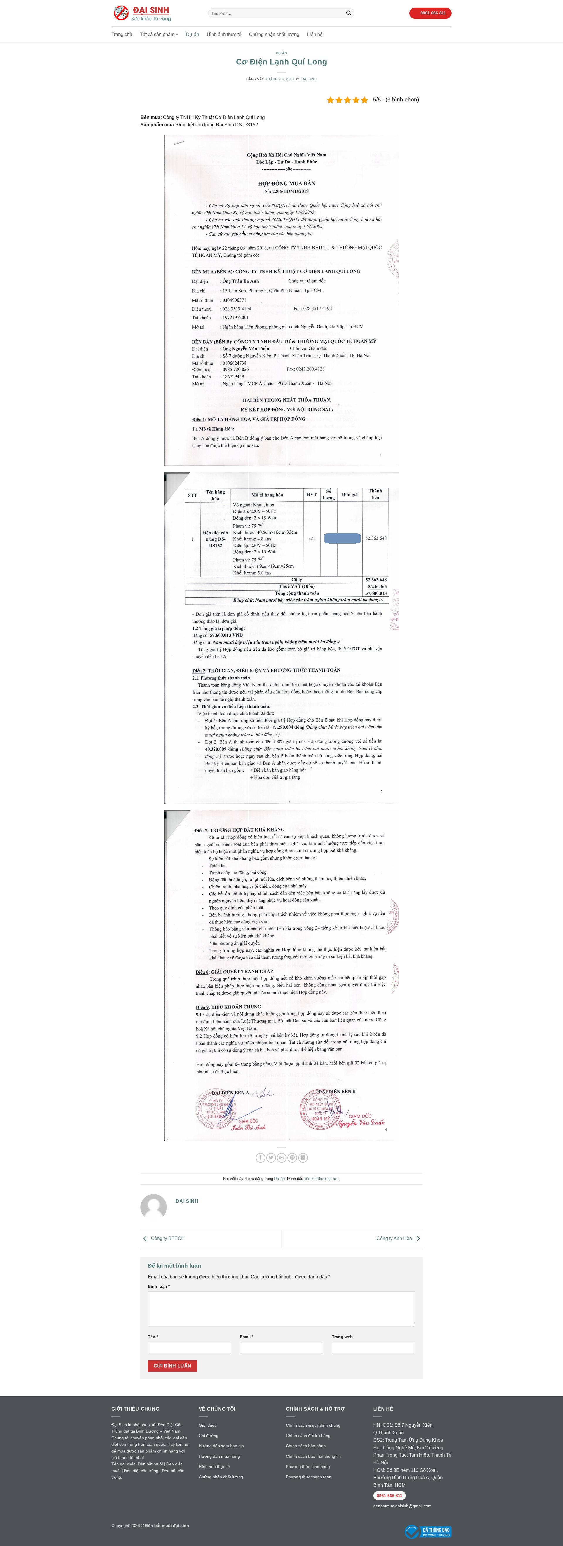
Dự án (192, 34)
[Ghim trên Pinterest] (292, 1158)
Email (246, 1336)
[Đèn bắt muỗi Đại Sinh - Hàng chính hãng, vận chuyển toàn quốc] (155, 13)
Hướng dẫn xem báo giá (221, 1445)
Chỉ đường (208, 1435)
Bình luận (159, 1286)
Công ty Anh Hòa (395, 1238)
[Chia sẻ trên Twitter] (271, 1158)
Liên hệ (315, 34)
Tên (153, 1336)
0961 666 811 (389, 1495)
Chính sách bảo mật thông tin (313, 1456)
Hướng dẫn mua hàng (219, 1456)
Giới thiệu (208, 1425)
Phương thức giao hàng (308, 1466)
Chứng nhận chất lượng (274, 34)
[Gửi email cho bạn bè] (281, 1158)
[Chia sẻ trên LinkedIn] (303, 1158)
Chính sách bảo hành (306, 1445)
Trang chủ (121, 34)
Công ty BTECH (167, 1238)
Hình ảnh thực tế (224, 34)
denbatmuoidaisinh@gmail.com (402, 1506)
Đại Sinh (309, 79)
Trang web (342, 1336)
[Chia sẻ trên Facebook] (260, 1158)
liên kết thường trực (321, 1178)
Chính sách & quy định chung (313, 1425)
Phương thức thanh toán (308, 1476)
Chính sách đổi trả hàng (308, 1435)
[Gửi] (349, 13)
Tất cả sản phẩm (157, 34)
